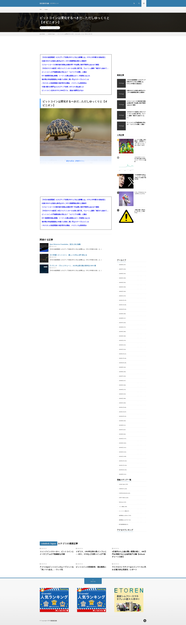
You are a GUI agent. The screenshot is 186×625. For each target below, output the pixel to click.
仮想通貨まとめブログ (124, 519)
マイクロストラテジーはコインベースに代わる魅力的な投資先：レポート (129, 568)
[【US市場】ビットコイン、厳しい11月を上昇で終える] (44, 258)
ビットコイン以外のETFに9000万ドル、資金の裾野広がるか (63, 90)
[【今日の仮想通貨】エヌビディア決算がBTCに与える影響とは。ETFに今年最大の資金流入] (121, 83)
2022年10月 (121, 469)
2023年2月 (121, 452)
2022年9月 (121, 474)
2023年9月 (121, 420)
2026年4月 (121, 282)
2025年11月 (121, 304)
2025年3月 (121, 340)
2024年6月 (121, 380)
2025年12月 (121, 300)
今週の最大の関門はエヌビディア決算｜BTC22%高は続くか (63, 87)
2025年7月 (121, 322)
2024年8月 (121, 371)
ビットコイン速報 (123, 511)
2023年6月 (121, 434)
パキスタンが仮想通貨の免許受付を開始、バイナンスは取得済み (64, 83)
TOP (41, 9)
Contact (46, 9)
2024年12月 (121, 353)
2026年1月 (121, 295)
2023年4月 (121, 443)
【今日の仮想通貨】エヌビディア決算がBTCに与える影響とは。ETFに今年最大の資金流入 (73, 57)
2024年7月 (121, 376)
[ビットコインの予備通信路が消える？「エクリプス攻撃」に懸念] (121, 126)
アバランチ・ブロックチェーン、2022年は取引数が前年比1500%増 (72, 265)
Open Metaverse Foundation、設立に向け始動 (65, 244)
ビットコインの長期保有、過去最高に (91, 567)
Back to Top (93, 581)
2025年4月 (121, 336)
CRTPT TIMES (122, 497)
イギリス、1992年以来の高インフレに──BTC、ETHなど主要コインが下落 (91, 553)
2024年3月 (121, 394)
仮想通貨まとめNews (123, 515)
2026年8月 (121, 264)
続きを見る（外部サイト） (75, 161)
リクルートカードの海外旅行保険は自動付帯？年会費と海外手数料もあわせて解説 (70, 64)
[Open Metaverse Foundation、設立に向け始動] (44, 247)
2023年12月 (121, 407)
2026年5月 (121, 278)
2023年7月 (121, 429)
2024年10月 (121, 362)
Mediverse (121, 502)
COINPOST (121, 488)
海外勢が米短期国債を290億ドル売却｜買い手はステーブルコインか (65, 79)
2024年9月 (121, 367)
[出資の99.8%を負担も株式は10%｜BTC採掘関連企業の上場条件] (121, 94)
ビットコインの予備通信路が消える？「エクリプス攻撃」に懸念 (64, 72)
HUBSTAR (54, 620)
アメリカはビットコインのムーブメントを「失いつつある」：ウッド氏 (57, 568)
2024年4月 (121, 389)
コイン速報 (121, 506)
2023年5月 (121, 438)
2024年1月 (121, 402)
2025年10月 (121, 309)
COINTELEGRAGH (123, 493)
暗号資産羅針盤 (122, 524)
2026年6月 (121, 273)
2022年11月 (121, 465)
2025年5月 (121, 331)
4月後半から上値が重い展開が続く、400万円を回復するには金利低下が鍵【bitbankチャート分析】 (129, 554)
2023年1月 (121, 456)
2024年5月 (121, 385)
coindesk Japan (54, 27)
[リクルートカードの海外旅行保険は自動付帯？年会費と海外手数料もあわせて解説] (121, 104)
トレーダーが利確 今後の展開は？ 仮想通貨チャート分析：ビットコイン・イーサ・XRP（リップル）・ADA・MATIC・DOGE (140, 142)
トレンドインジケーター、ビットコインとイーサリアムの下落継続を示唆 (57, 553)
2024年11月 (121, 358)
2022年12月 (121, 460)
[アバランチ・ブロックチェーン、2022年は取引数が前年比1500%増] (44, 269)
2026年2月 (121, 291)
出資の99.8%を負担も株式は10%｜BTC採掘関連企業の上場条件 (64, 61)
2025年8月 (121, 318)
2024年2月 (121, 398)
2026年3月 (121, 286)
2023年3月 (121, 447)
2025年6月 (121, 327)
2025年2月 (121, 344)
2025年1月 (121, 349)
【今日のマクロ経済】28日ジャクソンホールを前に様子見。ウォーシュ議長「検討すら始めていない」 (76, 68)
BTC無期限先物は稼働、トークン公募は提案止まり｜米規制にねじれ (66, 76)
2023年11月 (121, 411)
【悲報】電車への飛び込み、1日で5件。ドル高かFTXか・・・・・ (139, 211)
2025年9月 (121, 313)
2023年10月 (121, 416)
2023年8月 (121, 425)
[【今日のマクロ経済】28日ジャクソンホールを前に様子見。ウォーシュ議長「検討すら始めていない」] (121, 115)
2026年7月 (121, 269)
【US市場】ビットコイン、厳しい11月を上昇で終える (68, 255)
